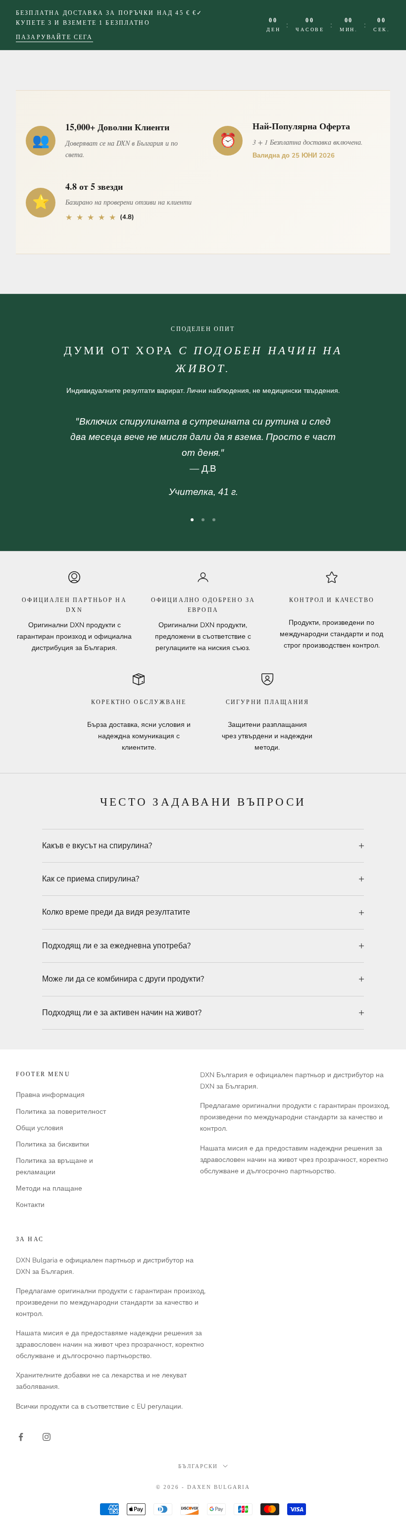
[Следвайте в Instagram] (46, 1437)
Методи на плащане (49, 1188)
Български (198, 1466)
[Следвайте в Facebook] (21, 1437)
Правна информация (50, 1094)
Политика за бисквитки (52, 1144)
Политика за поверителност (61, 1111)
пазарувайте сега (54, 37)
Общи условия (39, 1128)
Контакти (30, 1204)
